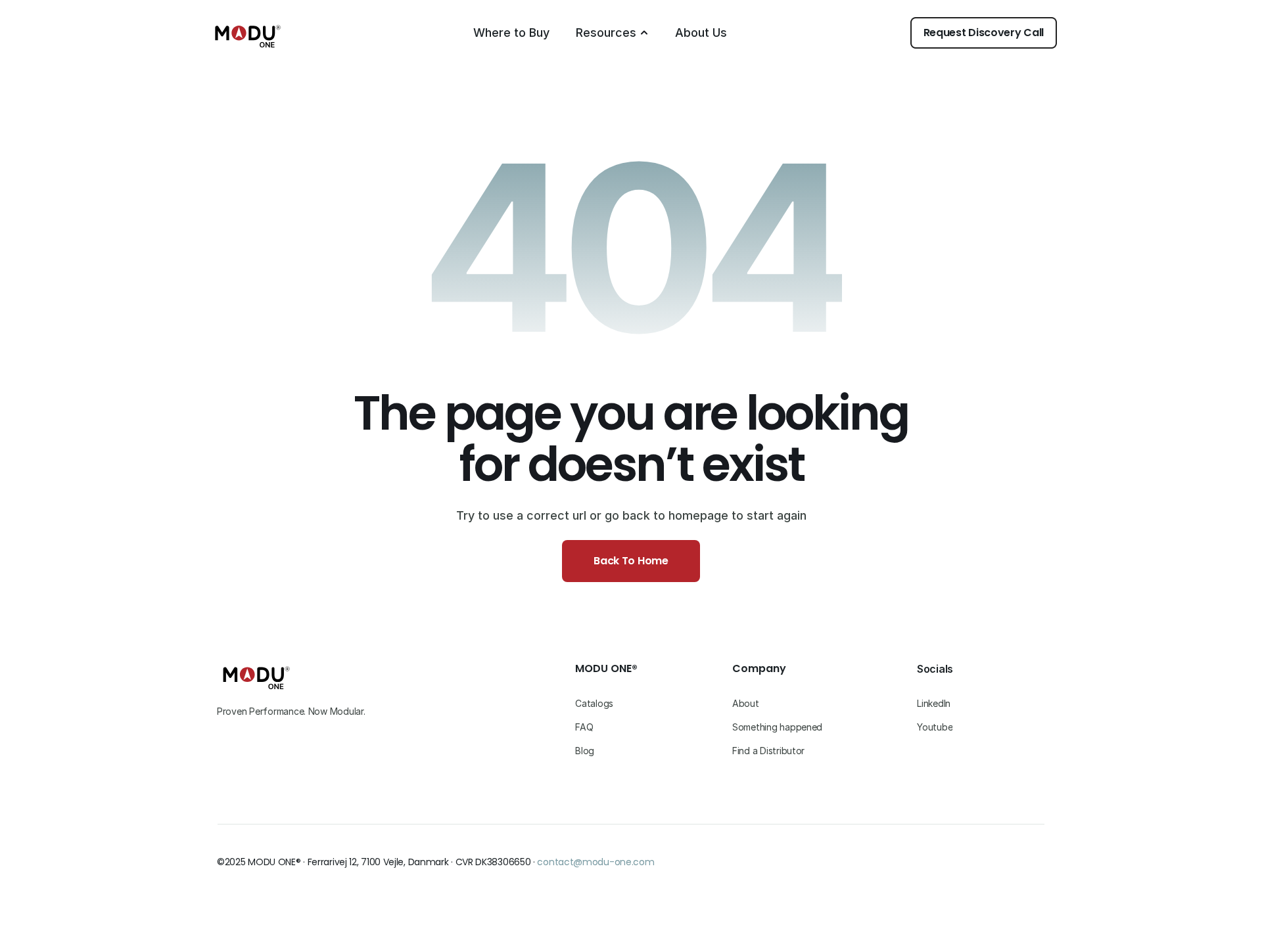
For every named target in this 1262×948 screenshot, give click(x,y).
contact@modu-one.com (595, 862)
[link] (983, 33)
